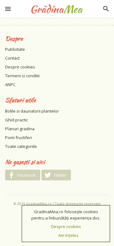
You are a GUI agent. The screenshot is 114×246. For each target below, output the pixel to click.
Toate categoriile (21, 146)
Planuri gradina (20, 129)
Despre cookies (20, 67)
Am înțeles (68, 235)
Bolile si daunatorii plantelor (32, 111)
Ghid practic (16, 120)
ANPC (10, 84)
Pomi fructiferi (18, 137)
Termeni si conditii (22, 76)
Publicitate (15, 49)
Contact (12, 58)
